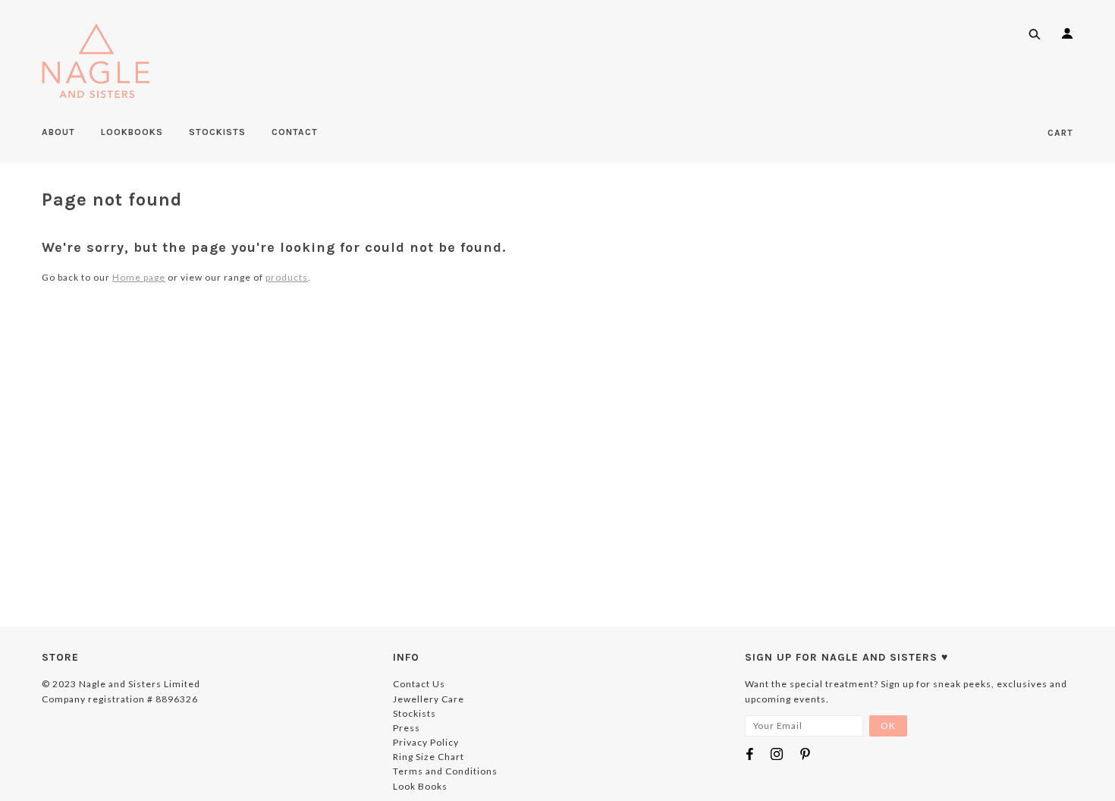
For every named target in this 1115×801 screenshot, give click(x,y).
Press (406, 727)
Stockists (414, 713)
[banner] (96, 61)
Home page (138, 277)
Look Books (420, 786)
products (286, 277)
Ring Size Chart (428, 756)
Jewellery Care (428, 699)
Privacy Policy (426, 742)
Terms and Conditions (445, 771)
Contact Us (419, 683)
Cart (1060, 132)
